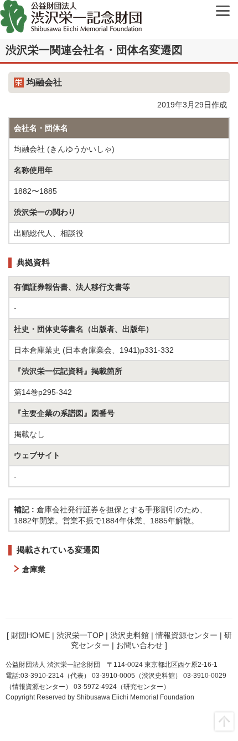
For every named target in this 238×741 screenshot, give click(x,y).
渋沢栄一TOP (80, 635)
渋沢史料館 (129, 635)
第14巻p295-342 (43, 392)
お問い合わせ (139, 645)
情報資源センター (187, 635)
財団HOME (30, 635)
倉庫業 (33, 569)
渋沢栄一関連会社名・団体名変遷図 (94, 50)
